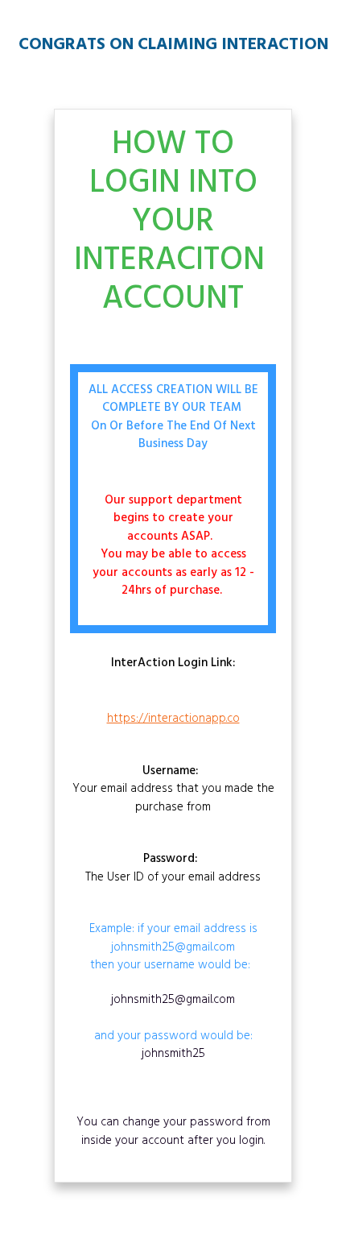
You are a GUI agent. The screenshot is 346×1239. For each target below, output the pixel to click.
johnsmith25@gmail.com (173, 999)
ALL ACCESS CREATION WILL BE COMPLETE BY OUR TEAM (173, 399)
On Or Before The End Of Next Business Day (173, 435)
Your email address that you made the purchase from (173, 789)
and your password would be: (173, 1027)
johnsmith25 (173, 1053)
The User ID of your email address (173, 868)
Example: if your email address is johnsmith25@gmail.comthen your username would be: (173, 947)
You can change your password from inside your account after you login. (173, 1131)
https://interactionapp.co (173, 718)
